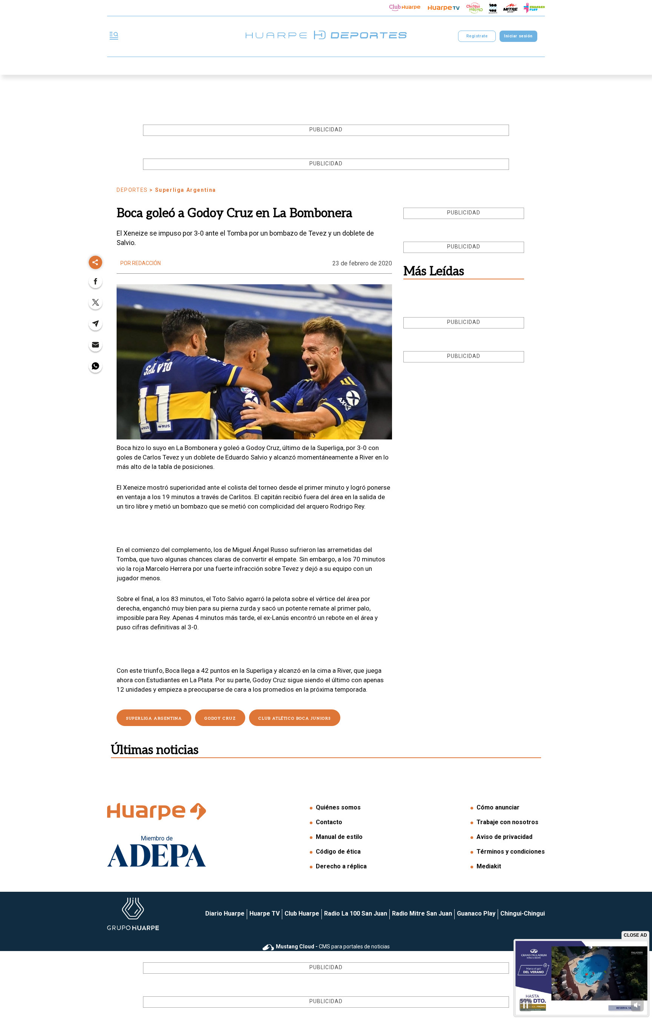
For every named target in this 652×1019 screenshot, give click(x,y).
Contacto (329, 822)
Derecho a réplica (341, 866)
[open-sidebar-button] (114, 36)
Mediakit (489, 866)
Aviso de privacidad (504, 836)
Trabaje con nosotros (507, 822)
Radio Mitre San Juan (422, 913)
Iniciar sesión (518, 36)
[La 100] (493, 8)
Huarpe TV (264, 913)
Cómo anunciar (498, 807)
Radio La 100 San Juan (355, 913)
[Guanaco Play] (534, 8)
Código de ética (338, 851)
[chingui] (474, 8)
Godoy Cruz (220, 718)
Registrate (476, 36)
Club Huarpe (301, 913)
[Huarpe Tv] (444, 8)
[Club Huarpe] (405, 8)
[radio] (510, 7)
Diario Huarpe (224, 913)
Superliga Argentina (154, 718)
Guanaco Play (476, 913)
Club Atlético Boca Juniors (294, 718)
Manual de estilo (339, 836)
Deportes (132, 190)
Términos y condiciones (511, 851)
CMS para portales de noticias (333, 946)
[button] (95, 283)
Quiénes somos (338, 807)
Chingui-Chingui (522, 913)
